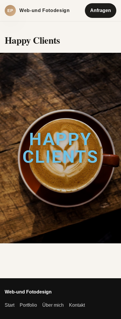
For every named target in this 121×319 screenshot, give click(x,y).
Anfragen (100, 10)
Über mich (53, 305)
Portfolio (28, 305)
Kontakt (77, 305)
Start (9, 305)
